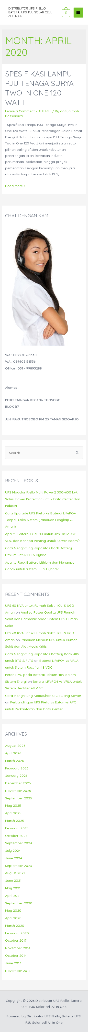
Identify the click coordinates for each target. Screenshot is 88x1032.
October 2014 (16, 955)
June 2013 (13, 963)
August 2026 (15, 745)
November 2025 (18, 790)
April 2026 (13, 753)
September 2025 (18, 798)
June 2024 (13, 858)
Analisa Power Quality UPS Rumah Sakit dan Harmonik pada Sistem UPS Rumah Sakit (41, 619)
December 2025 (18, 783)
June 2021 (13, 880)
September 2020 (18, 903)
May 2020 (13, 910)
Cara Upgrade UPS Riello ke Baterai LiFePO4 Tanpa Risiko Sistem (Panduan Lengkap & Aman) (40, 520)
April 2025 (13, 813)
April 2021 (13, 895)
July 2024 (13, 850)
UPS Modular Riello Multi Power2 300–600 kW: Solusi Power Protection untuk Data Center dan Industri (42, 499)
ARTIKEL (44, 111)
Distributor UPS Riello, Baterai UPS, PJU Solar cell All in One (30, 12)
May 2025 (13, 805)
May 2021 (12, 888)
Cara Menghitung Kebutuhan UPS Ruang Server (43, 695)
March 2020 (14, 925)
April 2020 (13, 918)
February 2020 (17, 933)
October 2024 (16, 835)
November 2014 (17, 948)
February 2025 (17, 828)
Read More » (15, 186)
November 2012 (17, 970)
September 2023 (18, 865)
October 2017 (15, 940)
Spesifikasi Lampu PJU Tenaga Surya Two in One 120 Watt (39, 88)
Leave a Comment (20, 111)
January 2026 (16, 775)
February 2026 (16, 768)
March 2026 (14, 760)
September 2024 (18, 843)
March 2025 (14, 820)
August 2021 (15, 873)
